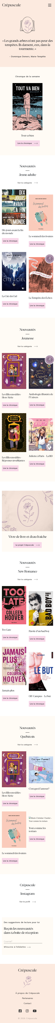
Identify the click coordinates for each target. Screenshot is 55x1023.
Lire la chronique (25, 143)
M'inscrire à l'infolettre (15, 947)
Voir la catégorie (24, 182)
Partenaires (27, 998)
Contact (27, 1003)
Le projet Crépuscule (25, 545)
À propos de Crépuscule (27, 993)
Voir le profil (24, 901)
